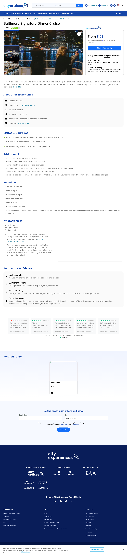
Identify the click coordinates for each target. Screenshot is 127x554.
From (92, 36)
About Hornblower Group (11, 513)
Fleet (34, 13)
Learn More (107, 57)
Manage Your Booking (51, 522)
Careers (6, 516)
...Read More (18, 87)
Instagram (55, 501)
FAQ (45, 513)
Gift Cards (89, 522)
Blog (4, 522)
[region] (63, 549)
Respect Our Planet (9, 519)
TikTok (66, 501)
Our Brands (42, 13)
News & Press (48, 519)
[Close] (124, 549)
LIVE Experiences (67, 13)
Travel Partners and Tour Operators (55, 529)
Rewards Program (50, 526)
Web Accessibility (91, 529)
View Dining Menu (27, 105)
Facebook (61, 501)
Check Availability (104, 48)
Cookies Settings (91, 535)
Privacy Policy (90, 519)
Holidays (28, 13)
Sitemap (88, 526)
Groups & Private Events (12, 13)
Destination (53, 13)
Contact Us (47, 516)
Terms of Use (90, 516)
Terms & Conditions (92, 513)
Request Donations (9, 526)
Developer (89, 532)
